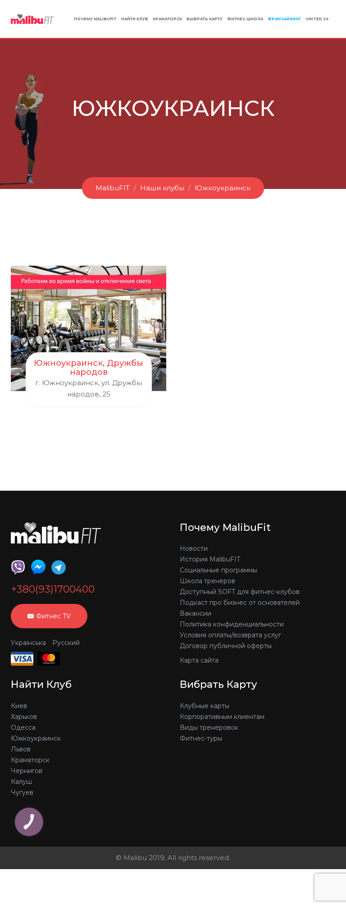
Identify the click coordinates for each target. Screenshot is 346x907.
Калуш (21, 782)
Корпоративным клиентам (222, 717)
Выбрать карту (205, 19)
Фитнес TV (53, 616)
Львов (21, 749)
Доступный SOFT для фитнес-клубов (240, 592)
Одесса (23, 727)
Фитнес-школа (245, 19)
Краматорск (167, 19)
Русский (66, 643)
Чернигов (26, 771)
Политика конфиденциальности (232, 624)
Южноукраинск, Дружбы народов (88, 367)
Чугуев (22, 792)
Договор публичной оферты (226, 646)
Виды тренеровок (209, 727)
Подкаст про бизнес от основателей (240, 603)
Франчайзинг (284, 19)
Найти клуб (134, 19)
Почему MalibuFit (95, 19)
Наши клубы (162, 188)
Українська (28, 643)
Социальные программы (218, 570)
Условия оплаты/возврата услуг (230, 635)
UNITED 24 (316, 19)
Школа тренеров (207, 581)
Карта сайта (199, 660)
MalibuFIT (113, 188)
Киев (19, 706)
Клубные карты (204, 706)
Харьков (24, 717)
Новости (194, 548)
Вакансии (195, 613)
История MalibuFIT (210, 559)
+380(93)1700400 (53, 589)
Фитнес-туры (201, 738)
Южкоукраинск (222, 188)
